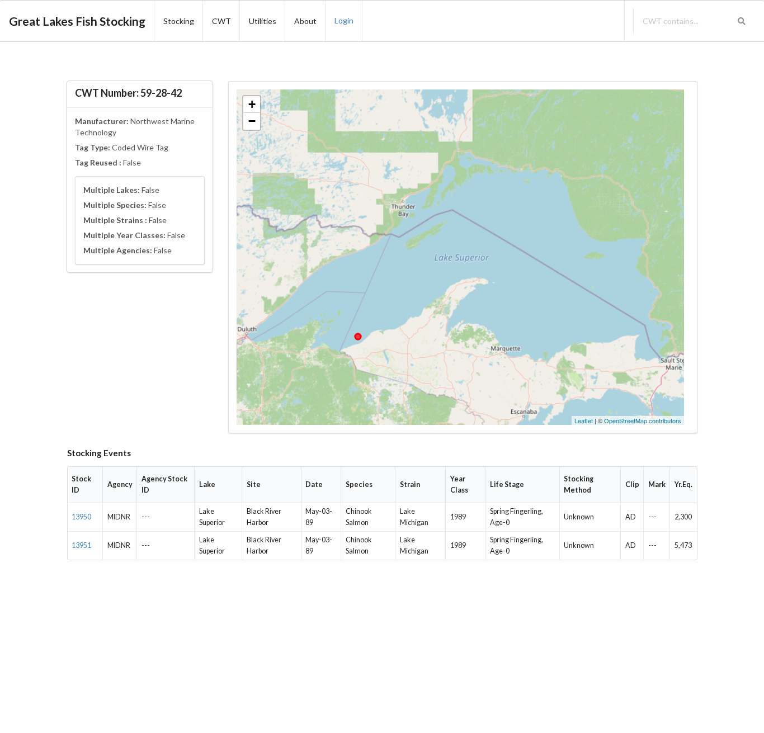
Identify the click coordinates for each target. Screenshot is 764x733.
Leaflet (583, 420)
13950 (81, 517)
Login (343, 20)
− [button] (252, 121)
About (305, 21)
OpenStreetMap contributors (642, 420)
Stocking (178, 21)
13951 (81, 545)
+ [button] (252, 104)
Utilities (262, 21)
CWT (221, 21)
